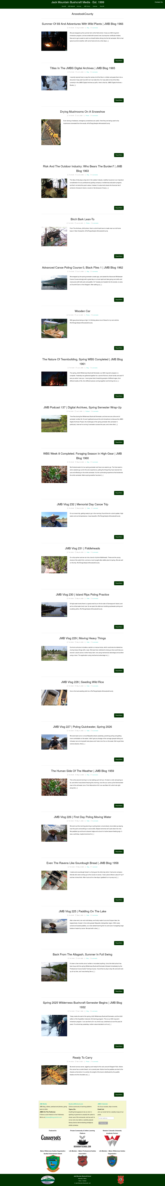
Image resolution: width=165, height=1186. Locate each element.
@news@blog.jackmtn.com (53, 1117)
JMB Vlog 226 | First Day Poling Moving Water (82, 817)
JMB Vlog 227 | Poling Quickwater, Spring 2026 (82, 726)
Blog (88, 28)
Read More (119, 61)
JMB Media (71, 6)
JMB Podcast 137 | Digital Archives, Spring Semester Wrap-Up (82, 407)
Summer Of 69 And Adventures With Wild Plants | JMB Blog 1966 (82, 24)
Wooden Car (82, 311)
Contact (84, 1181)
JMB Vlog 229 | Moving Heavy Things (82, 638)
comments (95, 28)
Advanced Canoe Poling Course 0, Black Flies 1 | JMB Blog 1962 (82, 267)
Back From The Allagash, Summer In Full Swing (82, 954)
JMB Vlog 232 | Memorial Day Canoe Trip (82, 504)
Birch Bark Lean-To (82, 219)
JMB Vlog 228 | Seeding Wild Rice (82, 682)
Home (63, 6)
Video (88, 508)
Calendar (95, 6)
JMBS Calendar (103, 1104)
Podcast (88, 411)
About (101, 6)
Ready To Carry (82, 1057)
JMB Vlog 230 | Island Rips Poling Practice (82, 594)
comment (95, 508)
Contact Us (159, 2)
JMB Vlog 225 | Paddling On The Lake (82, 911)
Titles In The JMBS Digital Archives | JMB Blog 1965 (82, 68)
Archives (79, 6)
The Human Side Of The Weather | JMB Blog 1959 (82, 771)
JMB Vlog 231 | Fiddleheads (82, 548)
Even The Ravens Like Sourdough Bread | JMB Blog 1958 (82, 863)
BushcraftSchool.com (76, 1104)
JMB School (87, 6)
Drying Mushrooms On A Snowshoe (82, 111)
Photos (87, 115)
